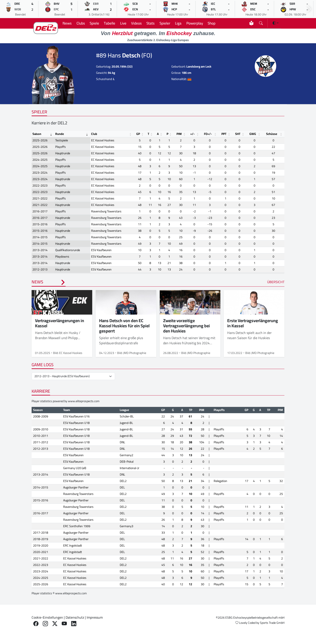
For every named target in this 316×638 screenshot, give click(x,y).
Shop (211, 23)
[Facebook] (36, 624)
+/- (192, 134)
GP (138, 134)
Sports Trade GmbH (272, 623)
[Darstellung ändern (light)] (275, 23)
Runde (59, 134)
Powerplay (194, 23)
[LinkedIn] (73, 624)
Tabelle (109, 23)
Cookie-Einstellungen (47, 617)
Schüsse (271, 134)
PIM (179, 134)
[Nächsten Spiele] (309, 9)
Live (123, 23)
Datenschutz (75, 617)
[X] (55, 624)
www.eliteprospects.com (84, 401)
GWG (252, 134)
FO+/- (208, 134)
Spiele (94, 23)
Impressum (95, 617)
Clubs (81, 23)
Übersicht (275, 282)
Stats (150, 23)
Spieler (165, 23)
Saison (36, 134)
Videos (136, 23)
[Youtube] (64, 624)
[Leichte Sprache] (251, 23)
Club (94, 134)
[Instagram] (45, 624)
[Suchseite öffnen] (260, 22)
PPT (223, 134)
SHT (237, 134)
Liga (178, 23)
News (67, 23)
